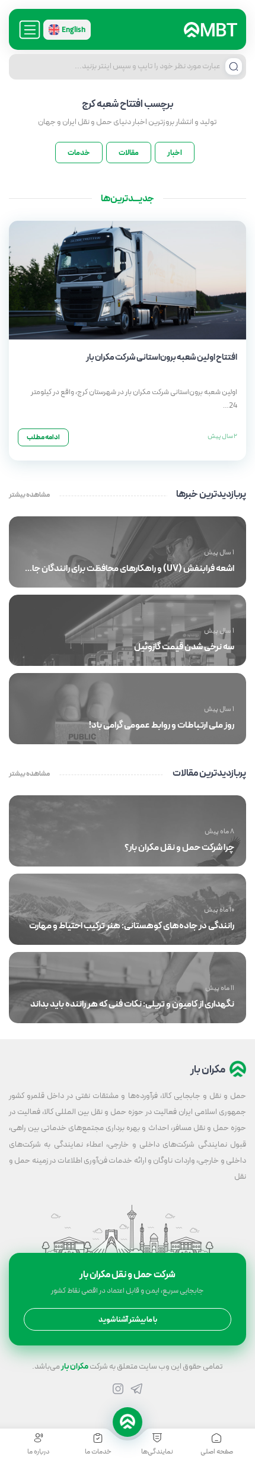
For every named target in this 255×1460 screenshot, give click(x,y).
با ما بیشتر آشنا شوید (127, 1319)
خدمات (79, 152)
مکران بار (74, 1366)
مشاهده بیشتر (29, 495)
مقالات (129, 152)
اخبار (174, 152)
